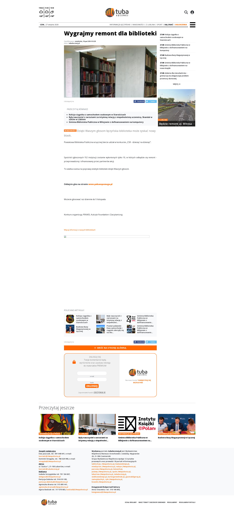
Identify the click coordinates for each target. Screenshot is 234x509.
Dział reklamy (131, 502)
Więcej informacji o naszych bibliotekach (80, 230)
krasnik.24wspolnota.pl (101, 482)
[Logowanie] (192, 12)
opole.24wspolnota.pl (121, 471)
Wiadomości (70, 131)
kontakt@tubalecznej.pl (49, 469)
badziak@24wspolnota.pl (77, 489)
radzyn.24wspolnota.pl (125, 466)
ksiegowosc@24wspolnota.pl (104, 492)
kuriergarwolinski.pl (116, 477)
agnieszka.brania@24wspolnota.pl (53, 487)
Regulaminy (172, 502)
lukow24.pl (117, 469)
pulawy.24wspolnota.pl (101, 471)
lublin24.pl (96, 464)
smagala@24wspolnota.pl (50, 461)
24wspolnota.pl (107, 464)
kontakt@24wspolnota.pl (49, 456)
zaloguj (92, 386)
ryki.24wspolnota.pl (113, 479)
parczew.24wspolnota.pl (102, 469)
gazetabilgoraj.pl (133, 477)
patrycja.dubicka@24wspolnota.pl (53, 482)
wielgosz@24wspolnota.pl (50, 477)
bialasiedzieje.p (122, 464)
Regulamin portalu (187, 502)
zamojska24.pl (98, 479)
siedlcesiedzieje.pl (99, 477)
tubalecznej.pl (120, 474)
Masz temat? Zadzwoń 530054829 (152, 502)
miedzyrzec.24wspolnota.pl (103, 466)
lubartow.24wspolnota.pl (102, 474)
